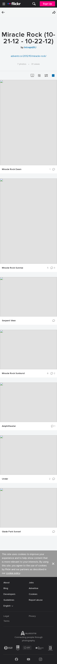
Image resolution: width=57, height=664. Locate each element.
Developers (9, 594)
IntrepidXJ (30, 47)
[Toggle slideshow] (32, 75)
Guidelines (8, 600)
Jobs (31, 582)
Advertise (33, 588)
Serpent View (9, 320)
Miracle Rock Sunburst (13, 373)
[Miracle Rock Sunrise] (28, 221)
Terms (6, 621)
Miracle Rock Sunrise (12, 268)
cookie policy (13, 573)
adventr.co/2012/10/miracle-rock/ (28, 56)
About (6, 582)
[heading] (14, 4)
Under (5, 479)
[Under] (28, 455)
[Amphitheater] (28, 402)
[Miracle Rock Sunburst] (28, 349)
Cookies (33, 594)
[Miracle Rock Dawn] (28, 122)
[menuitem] (34, 3)
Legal (6, 616)
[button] (54, 12)
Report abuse (36, 600)
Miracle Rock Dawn (11, 169)
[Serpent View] (28, 297)
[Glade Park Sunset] (28, 508)
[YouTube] (28, 659)
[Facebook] (16, 659)
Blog (5, 588)
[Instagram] (40, 659)
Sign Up (47, 3)
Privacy (32, 616)
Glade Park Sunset (11, 531)
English (7, 606)
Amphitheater (9, 426)
